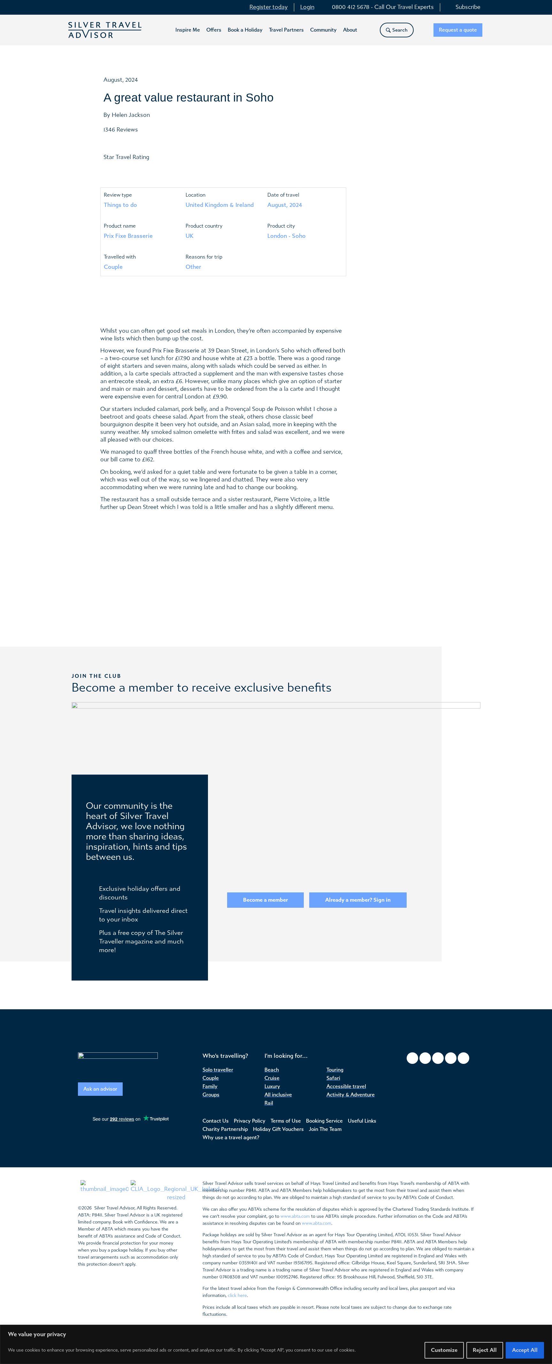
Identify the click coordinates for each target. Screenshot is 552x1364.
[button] (187, 30)
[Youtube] (450, 1058)
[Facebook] (412, 1058)
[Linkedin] (463, 1058)
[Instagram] (425, 1058)
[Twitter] (438, 1058)
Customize (444, 1350)
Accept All (525, 1350)
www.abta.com (295, 1216)
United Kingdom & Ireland (220, 204)
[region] (276, 1344)
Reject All (485, 1350)
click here (237, 1295)
